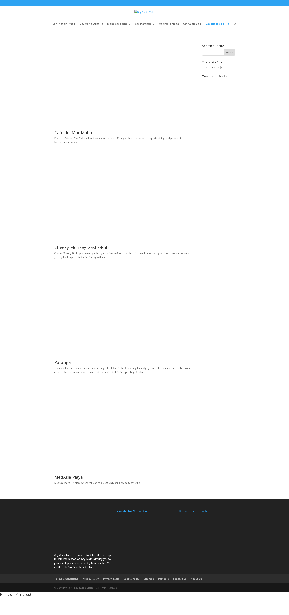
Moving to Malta (169, 24)
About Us (196, 578)
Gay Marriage (143, 24)
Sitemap (149, 578)
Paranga (62, 362)
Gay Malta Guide (90, 24)
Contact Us (179, 578)
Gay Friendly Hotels (63, 24)
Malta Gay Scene (117, 24)
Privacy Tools (111, 578)
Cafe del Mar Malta (73, 132)
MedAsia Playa (68, 477)
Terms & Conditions (66, 578)
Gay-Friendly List (216, 24)
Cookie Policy (131, 578)
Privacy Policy (90, 578)
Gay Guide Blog (192, 24)
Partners (163, 578)
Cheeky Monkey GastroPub (81, 247)
